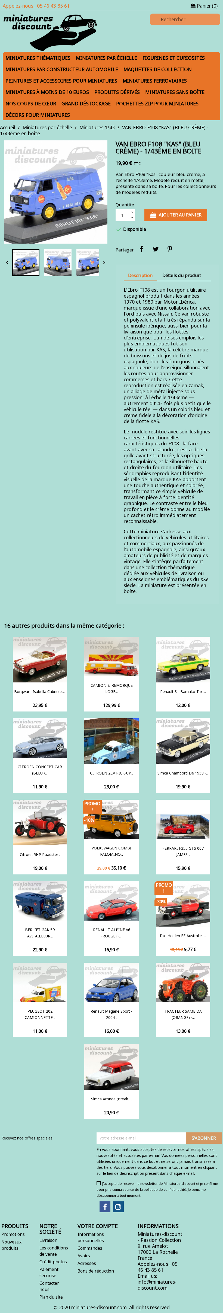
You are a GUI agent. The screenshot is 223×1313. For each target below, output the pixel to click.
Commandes (90, 1248)
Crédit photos (53, 1262)
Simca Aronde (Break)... (111, 1098)
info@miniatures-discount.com (157, 1285)
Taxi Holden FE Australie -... (183, 935)
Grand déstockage (86, 103)
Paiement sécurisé (48, 1272)
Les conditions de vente (53, 1251)
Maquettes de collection (157, 69)
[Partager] (141, 249)
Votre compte (98, 1226)
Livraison (48, 1240)
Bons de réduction (96, 1271)
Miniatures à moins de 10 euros (47, 92)
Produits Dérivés (117, 92)
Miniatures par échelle (106, 58)
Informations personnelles (91, 1237)
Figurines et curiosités (174, 58)
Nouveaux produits (11, 1245)
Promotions (13, 1234)
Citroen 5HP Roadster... (40, 854)
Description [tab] (140, 275)
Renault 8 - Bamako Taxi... (183, 691)
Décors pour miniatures (37, 115)
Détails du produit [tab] (181, 275)
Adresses (87, 1263)
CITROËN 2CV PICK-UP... (111, 773)
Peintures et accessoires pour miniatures (61, 80)
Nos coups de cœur (30, 103)
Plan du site (51, 1297)
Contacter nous (49, 1286)
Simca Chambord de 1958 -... (183, 773)
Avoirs (84, 1256)
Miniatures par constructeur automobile (61, 69)
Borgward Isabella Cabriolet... (40, 691)
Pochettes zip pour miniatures (157, 103)
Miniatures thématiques (37, 58)
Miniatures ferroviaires (155, 80)
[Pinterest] (169, 249)
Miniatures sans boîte (175, 92)
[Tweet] (155, 249)
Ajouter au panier (180, 215)
